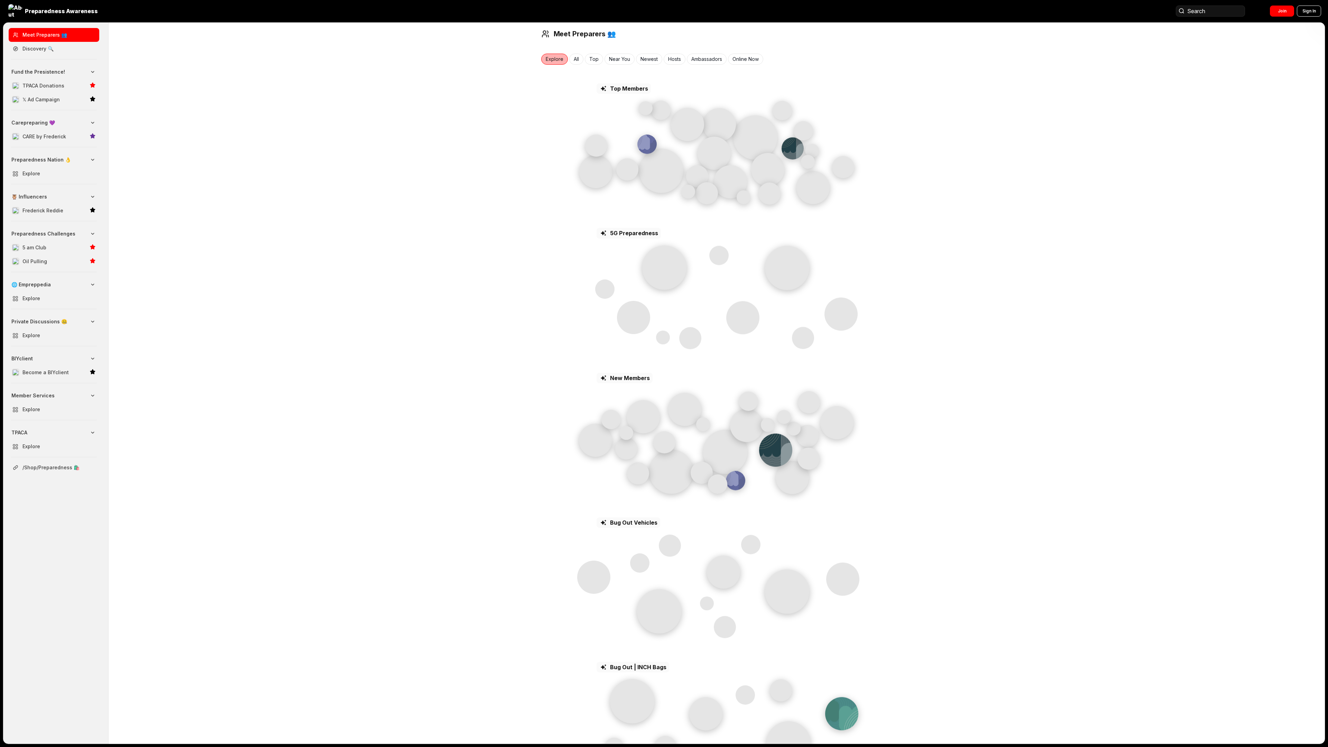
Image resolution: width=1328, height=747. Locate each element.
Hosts (674, 59)
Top (594, 59)
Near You (619, 59)
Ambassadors (706, 59)
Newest (649, 59)
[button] (54, 11)
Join (1282, 10)
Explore (554, 59)
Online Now (745, 59)
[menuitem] (54, 86)
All (576, 59)
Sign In (1309, 10)
